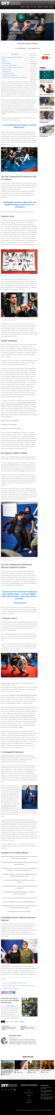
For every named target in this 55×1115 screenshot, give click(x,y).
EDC (12, 1021)
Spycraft (16, 1070)
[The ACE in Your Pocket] (34, 1064)
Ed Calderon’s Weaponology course (26, 985)
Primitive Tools (5, 61)
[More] (50, 57)
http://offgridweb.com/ (14, 1037)
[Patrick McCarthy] (4, 1040)
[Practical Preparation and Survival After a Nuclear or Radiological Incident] (7, 1064)
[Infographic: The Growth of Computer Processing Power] (47, 74)
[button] (52, 2)
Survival (27, 28)
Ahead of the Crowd (46, 1070)
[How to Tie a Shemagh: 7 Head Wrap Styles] (47, 115)
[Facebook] (9, 1046)
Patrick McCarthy (21, 48)
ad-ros (7, 1021)
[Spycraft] (20, 1064)
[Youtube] (15, 1090)
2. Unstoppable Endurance (8, 73)
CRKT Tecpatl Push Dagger (46, 94)
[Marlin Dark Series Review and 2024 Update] (47, 129)
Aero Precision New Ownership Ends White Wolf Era (48, 1091)
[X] (46, 57)
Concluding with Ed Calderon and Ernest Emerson (14, 77)
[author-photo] (2, 1074)
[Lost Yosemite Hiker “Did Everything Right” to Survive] (47, 101)
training (21, 1021)
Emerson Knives (22, 575)
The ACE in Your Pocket (33, 1070)
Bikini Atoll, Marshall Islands (47, 1088)
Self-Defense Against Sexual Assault (8, 1028)
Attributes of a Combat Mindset (9, 75)
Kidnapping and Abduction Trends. (18, 982)
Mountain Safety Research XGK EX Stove (48, 1095)
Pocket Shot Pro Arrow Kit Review (27, 1028)
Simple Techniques (6, 63)
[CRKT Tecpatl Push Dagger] (47, 88)
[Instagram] (6, 1090)
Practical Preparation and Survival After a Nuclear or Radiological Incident (7, 1071)
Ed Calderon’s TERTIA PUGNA (9, 65)
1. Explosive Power (6, 71)
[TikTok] (9, 1090)
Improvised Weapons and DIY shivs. (11, 988)
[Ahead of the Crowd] (47, 1064)
